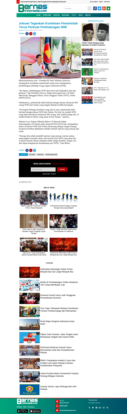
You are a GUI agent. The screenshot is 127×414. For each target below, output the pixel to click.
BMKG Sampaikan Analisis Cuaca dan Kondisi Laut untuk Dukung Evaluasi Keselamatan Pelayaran (57, 363)
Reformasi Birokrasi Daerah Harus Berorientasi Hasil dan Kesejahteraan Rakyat (57, 350)
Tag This (23, 154)
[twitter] (99, 8)
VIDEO (80, 15)
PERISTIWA (47, 15)
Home (38, 15)
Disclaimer (31, 407)
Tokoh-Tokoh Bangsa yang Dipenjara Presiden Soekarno (93, 44)
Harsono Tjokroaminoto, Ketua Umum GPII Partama (101, 70)
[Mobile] (108, 8)
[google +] (104, 8)
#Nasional (40, 154)
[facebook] (95, 8)
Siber (25, 407)
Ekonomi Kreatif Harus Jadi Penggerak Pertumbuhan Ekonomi (43, 2)
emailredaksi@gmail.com (68, 410)
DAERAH (56, 15)
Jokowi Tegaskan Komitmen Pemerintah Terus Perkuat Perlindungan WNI (48, 25)
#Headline (32, 154)
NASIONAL (66, 15)
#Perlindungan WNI (51, 154)
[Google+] (30, 33)
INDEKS (88, 15)
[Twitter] (34, 33)
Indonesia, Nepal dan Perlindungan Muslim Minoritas (100, 80)
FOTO (74, 15)
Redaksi (19, 407)
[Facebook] (27, 33)
